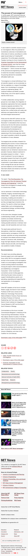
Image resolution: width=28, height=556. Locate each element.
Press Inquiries (18, 497)
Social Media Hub (5, 553)
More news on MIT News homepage (12, 448)
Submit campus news (7, 514)
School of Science (8, 485)
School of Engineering (9, 477)
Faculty (13, 371)
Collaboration (5, 371)
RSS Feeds (17, 500)
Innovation (4, 532)
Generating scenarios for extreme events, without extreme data (19, 422)
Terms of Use (5, 497)
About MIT (17, 536)
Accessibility (9, 551)
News (15, 534)
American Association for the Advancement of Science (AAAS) (12, 363)
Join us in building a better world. (11, 540)
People (13, 549)
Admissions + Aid (18, 532)
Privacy (3, 551)
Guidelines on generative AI (9, 522)
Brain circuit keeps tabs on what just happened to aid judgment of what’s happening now (19, 405)
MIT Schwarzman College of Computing (14, 487)
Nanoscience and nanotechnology (10, 374)
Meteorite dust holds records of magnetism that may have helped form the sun (18, 414)
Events (9, 549)
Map (5, 549)
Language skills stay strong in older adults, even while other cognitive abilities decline (18, 432)
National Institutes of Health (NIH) (11, 377)
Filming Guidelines (6, 500)
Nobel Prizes (5, 380)
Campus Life (4, 534)
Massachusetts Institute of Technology (11, 545)
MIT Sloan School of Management (13, 483)
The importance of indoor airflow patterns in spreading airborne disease (19, 442)
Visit (2, 549)
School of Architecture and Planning (13, 474)
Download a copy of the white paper (11, 337)
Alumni (3, 536)
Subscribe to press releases (9, 510)
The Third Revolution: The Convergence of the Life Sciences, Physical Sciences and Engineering (13, 181)
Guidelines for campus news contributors (14, 518)
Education (3, 529)
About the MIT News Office (5, 494)
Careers (18, 549)
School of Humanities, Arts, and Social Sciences (14, 479)
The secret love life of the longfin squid (19, 394)
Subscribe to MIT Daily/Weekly (10, 507)
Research (12, 380)
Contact (23, 549)
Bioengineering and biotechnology (11, 382)
